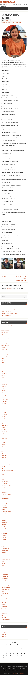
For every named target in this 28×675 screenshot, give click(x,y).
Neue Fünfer (4, 487)
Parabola (14, 673)
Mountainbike (4, 477)
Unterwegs (3, 582)
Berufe (2, 362)
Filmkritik (3, 410)
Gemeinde (3, 427)
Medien (3, 468)
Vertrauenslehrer (5, 589)
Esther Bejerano (5, 399)
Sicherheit (3, 552)
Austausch (3, 351)
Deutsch (3, 388)
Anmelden (3, 630)
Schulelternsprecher (5, 526)
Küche (2, 459)
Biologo (3, 369)
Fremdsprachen (5, 421)
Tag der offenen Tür (5, 559)
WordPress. (21, 673)
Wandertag (3, 602)
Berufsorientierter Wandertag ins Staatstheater (11, 309)
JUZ (2, 453)
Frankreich (3, 416)
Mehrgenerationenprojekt (7, 470)
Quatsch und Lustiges (6, 511)
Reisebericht (4, 522)
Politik (2, 496)
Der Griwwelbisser (7, 2)
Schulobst (3, 546)
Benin (2, 358)
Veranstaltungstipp (5, 587)
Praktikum (3, 500)
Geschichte (3, 429)
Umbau (3, 567)
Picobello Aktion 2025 (6, 311)
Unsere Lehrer (4, 576)
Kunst (2, 462)
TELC (2, 561)
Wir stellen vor (4, 613)
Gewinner (3, 433)
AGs (2, 336)
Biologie (3, 367)
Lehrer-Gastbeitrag (5, 464)
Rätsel (2, 518)
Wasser (3, 604)
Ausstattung (4, 349)
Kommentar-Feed (5, 634)
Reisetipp (3, 524)
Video (2, 591)
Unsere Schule (4, 578)
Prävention (3, 505)
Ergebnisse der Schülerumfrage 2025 (9, 313)
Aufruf (2, 341)
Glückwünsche (4, 436)
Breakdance (4, 373)
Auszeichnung (4, 354)
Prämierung (4, 503)
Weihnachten (4, 606)
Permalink (21, 272)
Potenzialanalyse (5, 498)
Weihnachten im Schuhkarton (8, 608)
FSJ (2, 423)
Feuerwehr (3, 408)
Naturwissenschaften (6, 485)
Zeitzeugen (3, 617)
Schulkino (3, 539)
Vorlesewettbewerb (5, 595)
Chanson (3, 375)
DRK (2, 392)
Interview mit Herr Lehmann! (7, 306)
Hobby (3, 444)
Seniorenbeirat (4, 550)
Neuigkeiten (17, 22)
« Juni (2, 659)
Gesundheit (4, 431)
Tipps (2, 565)
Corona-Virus (4, 384)
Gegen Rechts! (4, 425)
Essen (2, 397)
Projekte (3, 509)
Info (2, 446)
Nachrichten (4, 483)
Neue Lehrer (11, 22)
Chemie (3, 379)
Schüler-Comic (4, 528)
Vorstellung (4, 598)
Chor (2, 382)
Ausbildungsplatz (5, 345)
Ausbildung (3, 343)
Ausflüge (3, 347)
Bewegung (3, 364)
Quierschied (4, 513)
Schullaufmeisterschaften (7, 544)
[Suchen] (25, 297)
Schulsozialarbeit (5, 548)
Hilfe (2, 440)
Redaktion (3, 520)
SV (2, 557)
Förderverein (4, 414)
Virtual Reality (4, 593)
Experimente (4, 401)
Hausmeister (4, 438)
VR (2, 600)
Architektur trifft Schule (6, 338)
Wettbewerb (4, 611)
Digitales (3, 390)
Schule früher (4, 276)
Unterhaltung (4, 580)
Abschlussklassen (5, 330)
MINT (2, 475)
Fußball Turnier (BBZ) (6, 315)
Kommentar (4, 457)
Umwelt (3, 570)
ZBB (2, 615)
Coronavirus (4, 386)
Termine (3, 563)
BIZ (2, 371)
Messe (2, 472)
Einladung (3, 395)
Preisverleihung (4, 507)
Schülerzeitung (4, 533)
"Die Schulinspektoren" (6, 326)
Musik (2, 479)
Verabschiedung (5, 585)
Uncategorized (4, 574)
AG (2, 334)
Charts (2, 377)
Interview (4, 22)
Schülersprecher (5, 531)
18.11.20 (8, 20)
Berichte (3, 360)
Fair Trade (3, 403)
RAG (2, 516)
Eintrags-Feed (4, 632)
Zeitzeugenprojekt (5, 619)
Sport (2, 554)
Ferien (2, 405)
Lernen (3, 466)
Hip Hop (3, 442)
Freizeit (3, 418)
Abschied (3, 328)
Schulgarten (4, 535)
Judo (2, 451)
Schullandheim (4, 541)
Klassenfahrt (4, 455)
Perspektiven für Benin (6, 494)
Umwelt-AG (3, 572)
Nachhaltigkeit (4, 481)
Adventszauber (4, 332)
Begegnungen (4, 356)
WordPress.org (4, 636)
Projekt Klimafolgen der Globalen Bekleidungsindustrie (21, 278)
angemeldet (8, 288)
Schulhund (3, 537)
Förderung (3, 412)
